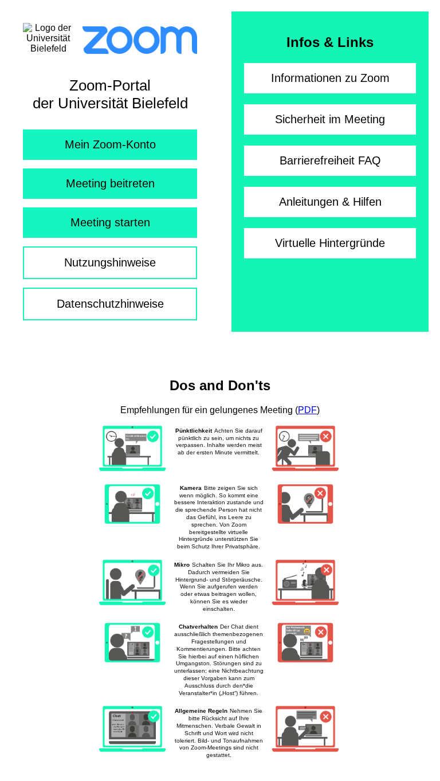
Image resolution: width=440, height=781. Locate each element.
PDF (307, 410)
